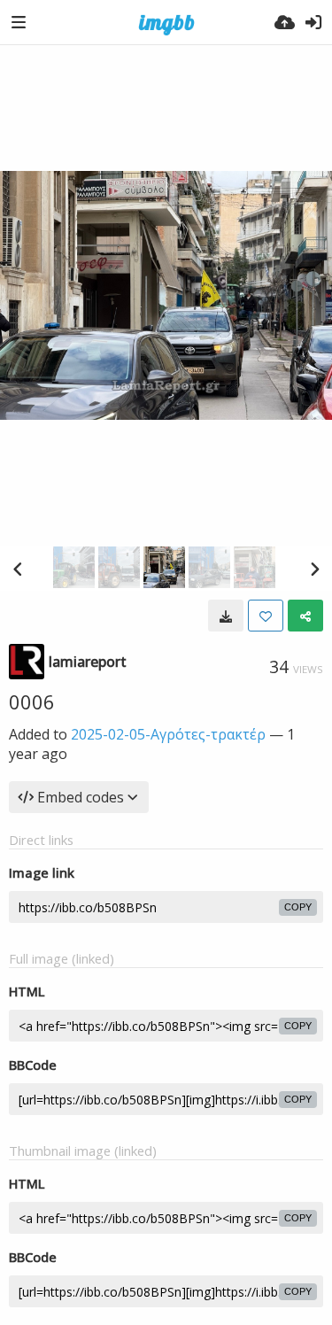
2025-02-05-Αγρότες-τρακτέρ (168, 734)
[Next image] (314, 568)
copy (298, 907)
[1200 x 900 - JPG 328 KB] (225, 616)
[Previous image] (17, 568)
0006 (32, 701)
